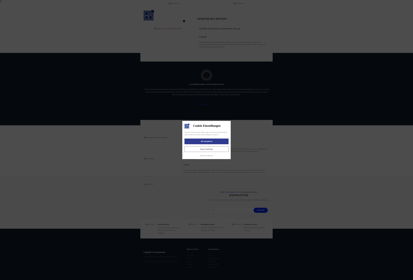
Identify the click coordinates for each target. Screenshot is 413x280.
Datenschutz (203, 155)
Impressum (210, 155)
